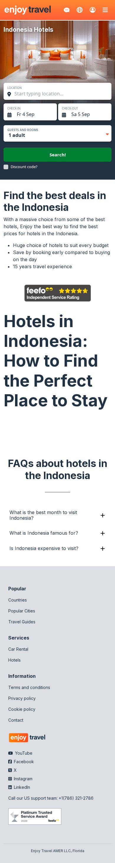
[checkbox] (6, 167)
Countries (17, 599)
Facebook (23, 761)
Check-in (14, 108)
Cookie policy (21, 709)
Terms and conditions (29, 687)
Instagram (22, 778)
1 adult (17, 135)
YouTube (23, 753)
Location (14, 88)
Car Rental (18, 649)
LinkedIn (21, 787)
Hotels (14, 659)
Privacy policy (22, 698)
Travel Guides (21, 621)
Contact (15, 720)
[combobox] (60, 93)
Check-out (70, 108)
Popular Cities (21, 610)
